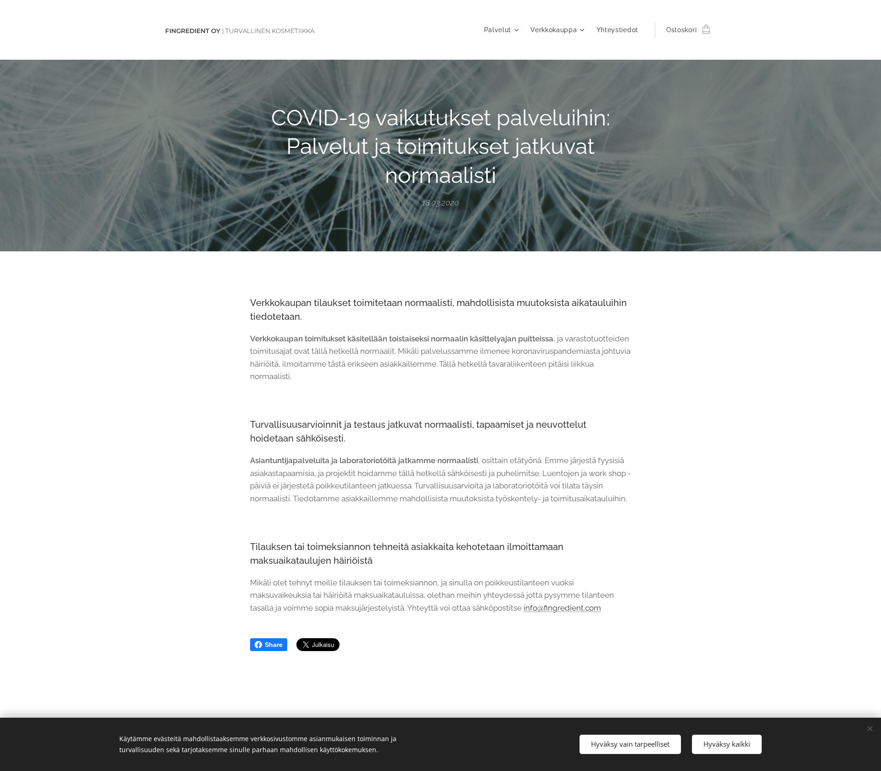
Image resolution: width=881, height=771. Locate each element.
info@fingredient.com (562, 607)
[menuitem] (503, 29)
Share (274, 644)
